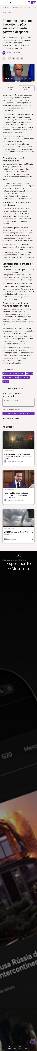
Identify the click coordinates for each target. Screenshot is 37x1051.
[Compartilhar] (31, 461)
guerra (15, 377)
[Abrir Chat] (33, 1041)
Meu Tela (26, 1048)
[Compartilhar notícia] (17, 58)
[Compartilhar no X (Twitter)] (13, 58)
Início (14, 1048)
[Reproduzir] (8, 78)
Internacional (6, 13)
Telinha (17, 52)
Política (27, 7)
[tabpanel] (18, 229)
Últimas (20, 1048)
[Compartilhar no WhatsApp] (9, 58)
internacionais (25, 377)
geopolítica (7, 377)
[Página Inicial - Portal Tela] (7, 3)
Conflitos (29, 373)
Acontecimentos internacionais (13, 373)
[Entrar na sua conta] (29, 2)
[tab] (10, 88)
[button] (18, 413)
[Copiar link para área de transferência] (21, 58)
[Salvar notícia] (3, 58)
